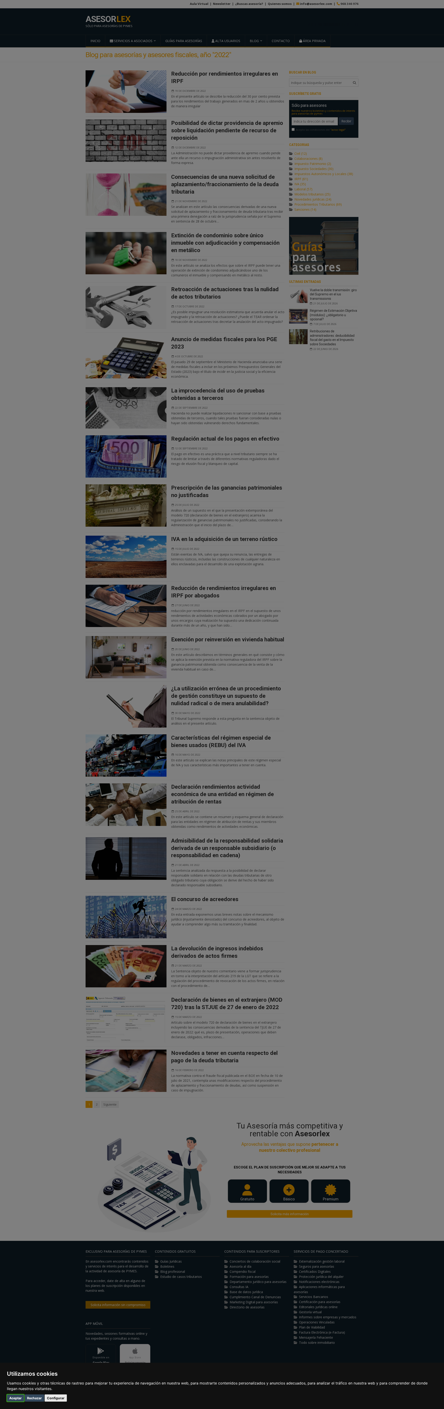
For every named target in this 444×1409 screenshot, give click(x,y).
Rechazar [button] (34, 1398)
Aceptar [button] (15, 1398)
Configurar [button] (56, 1398)
